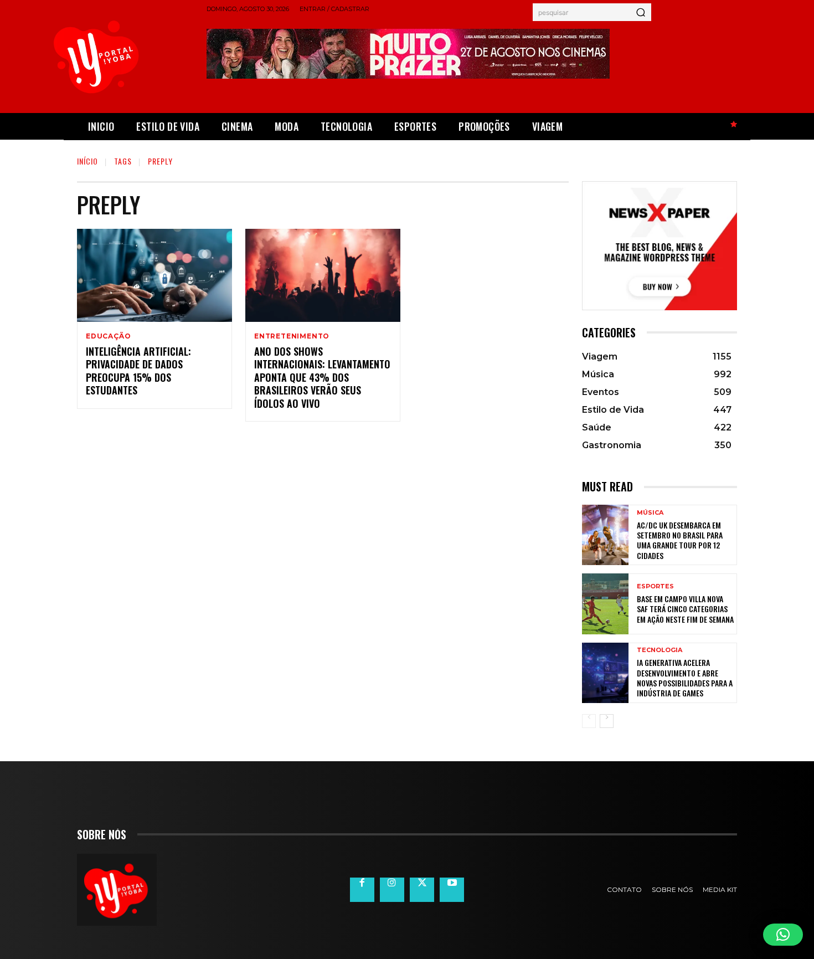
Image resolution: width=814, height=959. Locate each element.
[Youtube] (452, 890)
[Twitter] (422, 890)
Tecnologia (659, 650)
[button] (783, 935)
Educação (108, 336)
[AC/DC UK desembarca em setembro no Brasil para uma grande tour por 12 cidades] (605, 535)
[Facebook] (362, 890)
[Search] (640, 12)
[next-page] (607, 721)
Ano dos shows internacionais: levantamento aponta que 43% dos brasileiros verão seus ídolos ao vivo (322, 377)
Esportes (655, 586)
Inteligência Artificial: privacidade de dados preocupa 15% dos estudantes (138, 370)
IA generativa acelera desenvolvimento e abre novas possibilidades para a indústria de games (685, 678)
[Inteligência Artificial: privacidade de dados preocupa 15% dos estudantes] (154, 275)
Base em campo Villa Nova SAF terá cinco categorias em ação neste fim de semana (685, 608)
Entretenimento (291, 336)
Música (650, 513)
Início (87, 161)
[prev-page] (589, 721)
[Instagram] (392, 890)
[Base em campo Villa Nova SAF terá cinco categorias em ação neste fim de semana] (605, 603)
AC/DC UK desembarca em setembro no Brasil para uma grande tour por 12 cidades (680, 540)
